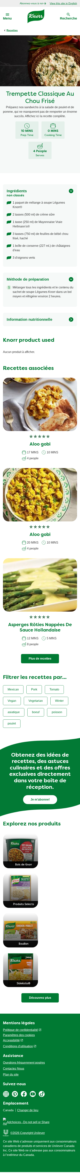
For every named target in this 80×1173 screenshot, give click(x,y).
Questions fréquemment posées (24, 1062)
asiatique (14, 712)
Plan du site (11, 1074)
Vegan (12, 700)
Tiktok (42, 1094)
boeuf (35, 712)
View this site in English (63, 3)
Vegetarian (35, 700)
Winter (59, 700)
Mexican (13, 689)
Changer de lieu (27, 1110)
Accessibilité (11, 1040)
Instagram (6, 1094)
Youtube (33, 1094)
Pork (34, 689)
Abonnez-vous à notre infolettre (31, 3)
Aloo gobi (40, 444)
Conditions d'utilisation (18, 1046)
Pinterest (15, 1094)
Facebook (24, 1094)
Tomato (54, 689)
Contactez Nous (13, 1068)
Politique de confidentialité (20, 1029)
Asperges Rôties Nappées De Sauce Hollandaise (40, 627)
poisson (57, 712)
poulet (12, 723)
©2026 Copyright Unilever (27, 1133)
